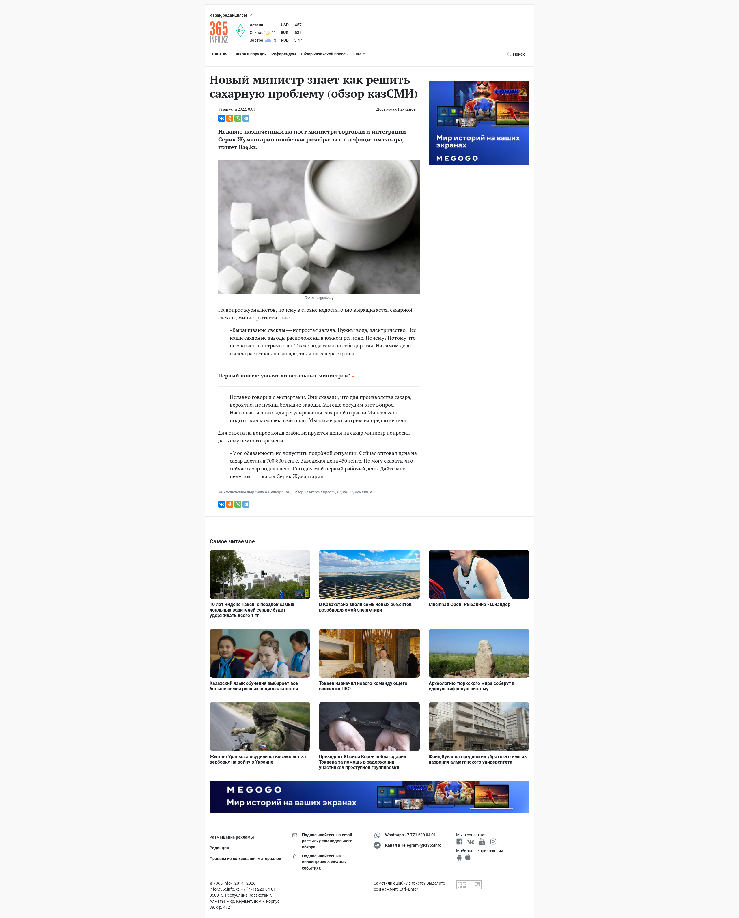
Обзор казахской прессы (325, 54)
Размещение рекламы (232, 837)
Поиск (518, 54)
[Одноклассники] (229, 118)
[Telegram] (245, 118)
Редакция (219, 848)
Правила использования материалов (245, 858)
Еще (357, 54)
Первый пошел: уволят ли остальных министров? (284, 375)
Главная (218, 54)
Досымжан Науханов (396, 109)
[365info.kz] (223, 32)
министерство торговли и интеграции (254, 492)
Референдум (283, 54)
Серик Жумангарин (354, 492)
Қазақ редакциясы (228, 15)
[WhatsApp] (237, 118)
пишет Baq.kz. (237, 147)
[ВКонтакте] (221, 118)
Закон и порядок (250, 54)
